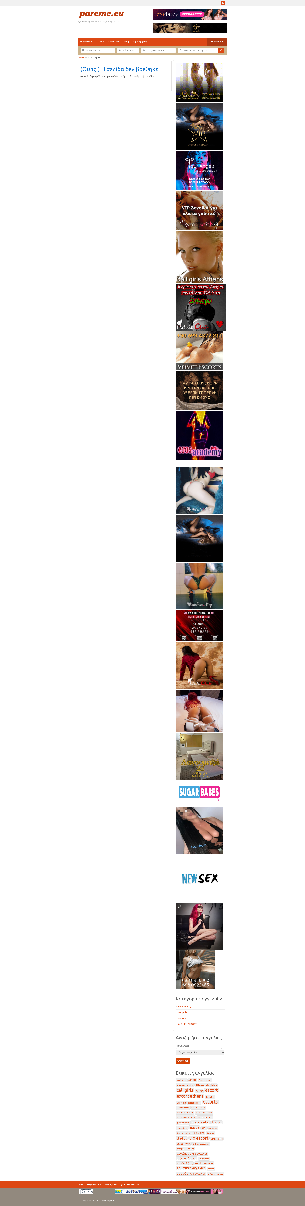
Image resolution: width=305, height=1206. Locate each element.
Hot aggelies (200, 1122)
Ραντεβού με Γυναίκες (185, 1149)
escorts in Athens (185, 1112)
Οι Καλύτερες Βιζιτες (201, 1144)
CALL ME (199, 1091)
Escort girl (181, 1103)
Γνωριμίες (183, 1012)
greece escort (183, 1123)
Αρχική (81, 58)
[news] (199, 878)
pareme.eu (87, 41)
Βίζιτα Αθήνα (184, 1143)
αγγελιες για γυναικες (192, 1153)
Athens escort (205, 1080)
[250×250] (195, 969)
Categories (113, 41)
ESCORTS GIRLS (198, 1108)
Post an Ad (217, 41)
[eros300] (199, 434)
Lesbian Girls (182, 1128)
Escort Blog (210, 1097)
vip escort (199, 1138)
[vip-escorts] (199, 126)
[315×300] (201, 306)
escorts (210, 1102)
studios (182, 1138)
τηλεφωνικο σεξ (215, 1174)
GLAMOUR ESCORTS (186, 1117)
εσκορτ (211, 1169)
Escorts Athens (183, 1108)
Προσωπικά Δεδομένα (130, 1185)
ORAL (203, 1128)
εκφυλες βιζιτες (185, 1163)
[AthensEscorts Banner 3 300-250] (199, 209)
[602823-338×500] (199, 830)
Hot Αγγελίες (184, 1006)
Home (101, 41)
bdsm (214, 1085)
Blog (126, 41)
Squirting (210, 1133)
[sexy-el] (199, 710)
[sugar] (199, 792)
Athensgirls (202, 1084)
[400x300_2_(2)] (199, 625)
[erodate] (199, 390)
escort (211, 1090)
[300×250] (199, 82)
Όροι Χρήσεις (140, 41)
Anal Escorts (181, 1080)
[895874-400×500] (199, 925)
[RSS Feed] (223, 4)
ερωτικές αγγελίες (191, 1168)
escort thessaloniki (204, 1112)
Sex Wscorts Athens (184, 1133)
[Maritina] (199, 665)
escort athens (190, 1096)
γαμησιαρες (204, 1159)
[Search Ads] (221, 50)
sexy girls (199, 1133)
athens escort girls (185, 1085)
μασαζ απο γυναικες (191, 1173)
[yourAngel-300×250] (199, 170)
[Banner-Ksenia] (199, 490)
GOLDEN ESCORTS (204, 1117)
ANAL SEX (192, 1080)
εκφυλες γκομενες (204, 1163)
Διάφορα (182, 1018)
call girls (185, 1090)
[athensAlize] (199, 585)
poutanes (212, 1128)
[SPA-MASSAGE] (199, 755)
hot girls (217, 1122)
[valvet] (199, 350)
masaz (194, 1127)
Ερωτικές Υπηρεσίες (188, 1024)
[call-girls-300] (199, 256)
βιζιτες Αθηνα (187, 1158)
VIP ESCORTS (217, 1139)
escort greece (194, 1103)
